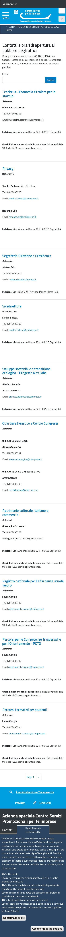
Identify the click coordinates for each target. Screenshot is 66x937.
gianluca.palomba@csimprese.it (25, 396)
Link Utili (45, 803)
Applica (50, 80)
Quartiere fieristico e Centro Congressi (30, 423)
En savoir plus (9, 868)
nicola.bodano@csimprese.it (23, 490)
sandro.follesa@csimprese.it (23, 198)
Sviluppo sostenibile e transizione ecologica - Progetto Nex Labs (26, 371)
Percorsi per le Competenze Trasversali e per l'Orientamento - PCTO (31, 641)
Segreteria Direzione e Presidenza (26, 255)
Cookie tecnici (11, 874)
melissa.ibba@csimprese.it (22, 279)
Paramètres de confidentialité (33, 830)
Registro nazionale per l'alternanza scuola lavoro (33, 583)
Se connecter (10, 4)
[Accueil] (32, 16)
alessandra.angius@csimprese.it (25, 459)
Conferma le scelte (14, 918)
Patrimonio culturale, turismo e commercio (25, 512)
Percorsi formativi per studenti (24, 709)
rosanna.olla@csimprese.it (22, 217)
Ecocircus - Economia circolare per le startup (28, 94)
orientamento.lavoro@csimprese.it (26, 609)
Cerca (5, 74)
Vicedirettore (11, 306)
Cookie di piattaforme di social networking (26, 900)
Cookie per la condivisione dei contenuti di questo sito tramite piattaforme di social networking (31, 887)
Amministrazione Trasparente (35, 792)
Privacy (7, 168)
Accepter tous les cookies (47, 928)
